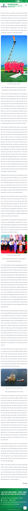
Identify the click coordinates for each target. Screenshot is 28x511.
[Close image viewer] (24, 15)
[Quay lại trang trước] (25, 508)
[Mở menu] (25, 5)
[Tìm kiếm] (26, 1)
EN (20, 1)
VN (18, 1)
